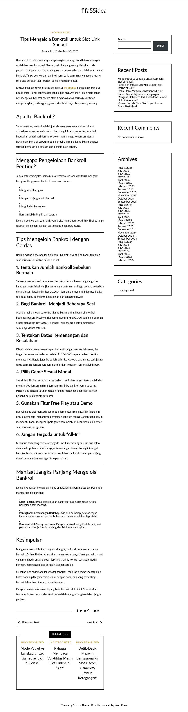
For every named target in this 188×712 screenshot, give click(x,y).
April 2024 (124, 254)
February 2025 (126, 223)
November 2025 (127, 195)
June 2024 (124, 248)
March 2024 (125, 257)
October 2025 (126, 199)
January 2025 (125, 226)
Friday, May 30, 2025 (67, 51)
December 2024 (127, 229)
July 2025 (123, 208)
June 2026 (124, 174)
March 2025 (125, 220)
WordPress (121, 705)
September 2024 (127, 239)
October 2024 (126, 236)
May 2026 (123, 177)
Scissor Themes (82, 705)
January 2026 (125, 189)
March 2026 (125, 183)
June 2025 (124, 211)
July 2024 (123, 245)
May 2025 (123, 214)
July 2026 (123, 171)
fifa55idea (94, 11)
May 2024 (123, 251)
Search (121, 39)
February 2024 (126, 260)
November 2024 (127, 232)
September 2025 (127, 202)
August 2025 (125, 205)
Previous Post (30, 622)
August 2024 (125, 242)
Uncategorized (60, 33)
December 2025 (127, 192)
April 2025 (124, 217)
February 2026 (126, 186)
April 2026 (124, 180)
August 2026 (125, 168)
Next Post (92, 622)
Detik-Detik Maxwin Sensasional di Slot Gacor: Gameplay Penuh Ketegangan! (87, 663)
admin (48, 51)
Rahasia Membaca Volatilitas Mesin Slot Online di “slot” (60, 658)
